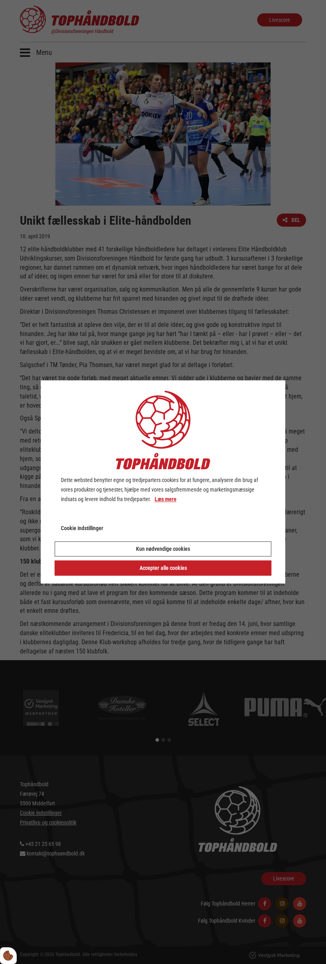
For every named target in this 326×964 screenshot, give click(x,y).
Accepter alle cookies (163, 568)
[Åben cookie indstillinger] (8, 955)
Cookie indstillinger (82, 528)
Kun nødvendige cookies (163, 549)
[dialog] (163, 481)
